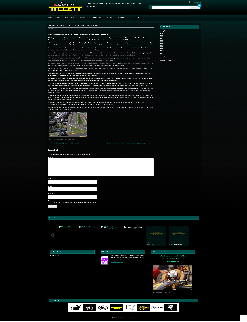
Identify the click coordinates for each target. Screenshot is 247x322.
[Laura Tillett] (65, 11)
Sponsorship (121, 18)
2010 (161, 36)
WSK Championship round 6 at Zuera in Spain (155, 243)
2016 (161, 51)
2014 (161, 46)
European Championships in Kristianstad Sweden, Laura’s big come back (130, 143)
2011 (161, 38)
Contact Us (135, 18)
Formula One (97, 18)
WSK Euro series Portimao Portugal (109, 226)
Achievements (70, 18)
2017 (161, 53)
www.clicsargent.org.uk (117, 262)
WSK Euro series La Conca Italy (133, 227)
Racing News (164, 31)
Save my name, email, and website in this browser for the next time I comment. (72, 202)
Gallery (109, 18)
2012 (161, 41)
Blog (58, 18)
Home (50, 18)
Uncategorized (164, 56)
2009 (161, 33)
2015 (161, 48)
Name (50, 178)
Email (50, 186)
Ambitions (83, 18)
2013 (161, 43)
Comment (51, 157)
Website (50, 193)
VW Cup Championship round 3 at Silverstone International (67, 143)
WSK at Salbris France (175, 244)
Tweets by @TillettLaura (167, 60)
